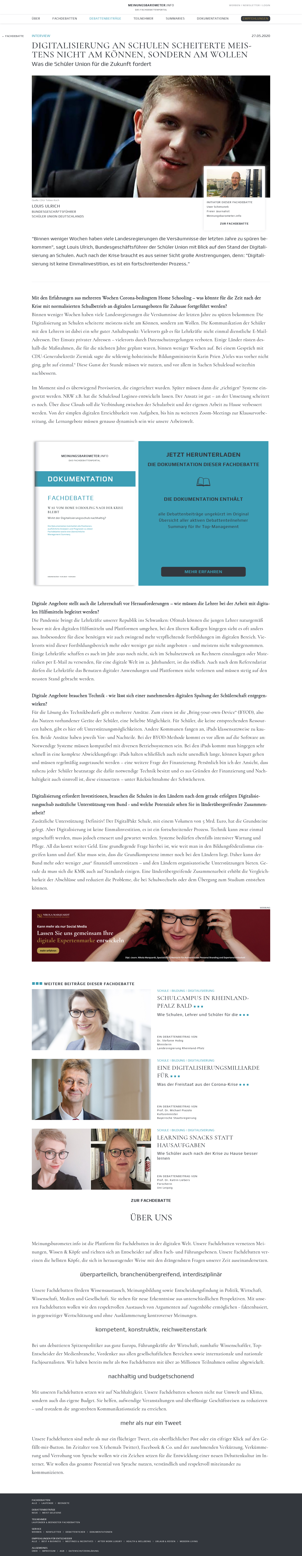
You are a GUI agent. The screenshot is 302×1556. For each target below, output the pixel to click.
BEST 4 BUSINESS (51, 1541)
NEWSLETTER (251, 5)
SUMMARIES (175, 18)
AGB (62, 1551)
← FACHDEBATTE (13, 36)
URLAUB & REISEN (165, 1541)
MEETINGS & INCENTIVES (79, 1541)
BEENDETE (64, 1503)
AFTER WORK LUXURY (110, 1541)
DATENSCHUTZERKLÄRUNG (84, 1551)
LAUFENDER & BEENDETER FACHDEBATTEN (56, 1522)
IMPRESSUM (48, 1551)
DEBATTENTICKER (75, 1532)
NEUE (35, 1513)
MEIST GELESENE (51, 1513)
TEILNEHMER (143, 18)
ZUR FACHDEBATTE (234, 223)
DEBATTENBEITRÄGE (105, 18)
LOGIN (266, 5)
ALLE (34, 1503)
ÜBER (36, 18)
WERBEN (234, 5)
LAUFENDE (47, 1503)
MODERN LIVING (189, 1541)
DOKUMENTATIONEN (213, 18)
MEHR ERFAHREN (203, 571)
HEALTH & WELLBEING (138, 1541)
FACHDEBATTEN (64, 18)
